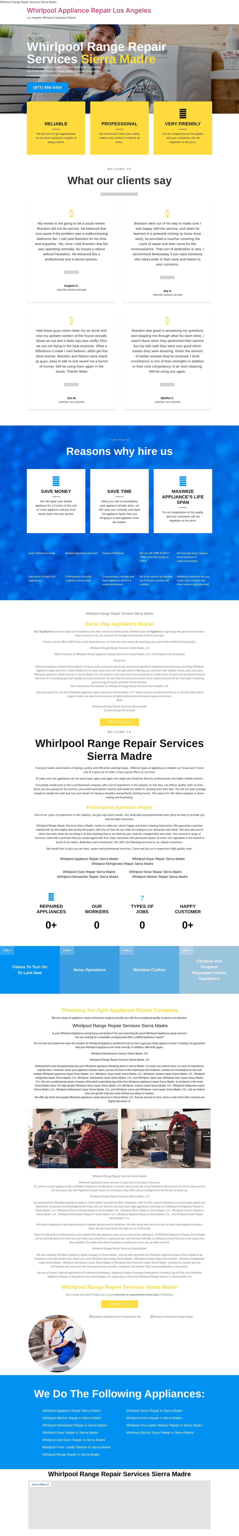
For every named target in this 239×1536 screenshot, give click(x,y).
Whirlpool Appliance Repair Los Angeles (89, 10)
